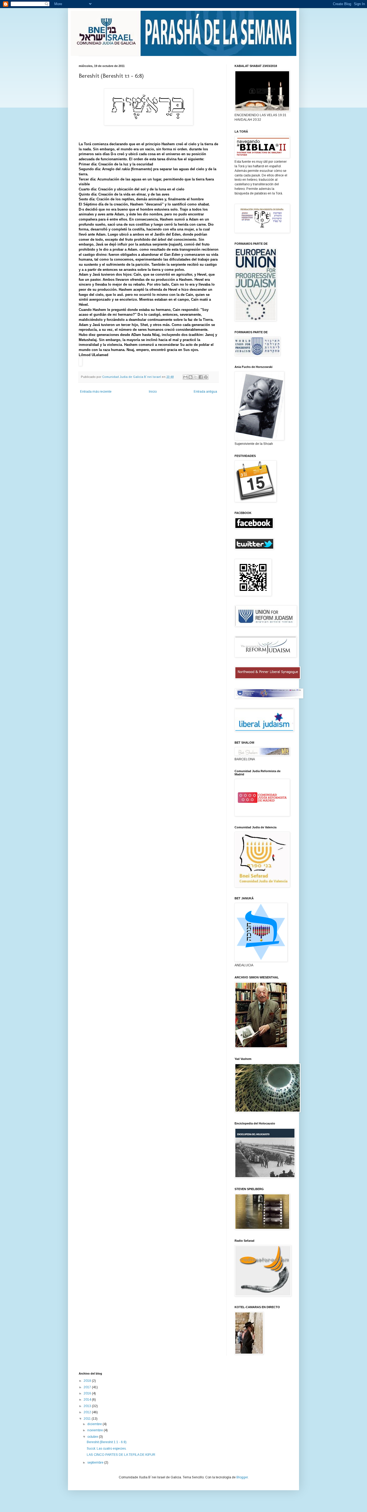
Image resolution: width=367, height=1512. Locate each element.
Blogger (242, 1477)
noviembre (95, 1430)
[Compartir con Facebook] (200, 377)
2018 (88, 1381)
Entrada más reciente (95, 391)
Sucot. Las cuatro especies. (107, 1448)
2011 (88, 1419)
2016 (88, 1393)
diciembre (95, 1424)
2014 (88, 1399)
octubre (93, 1437)
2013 (88, 1406)
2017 (88, 1387)
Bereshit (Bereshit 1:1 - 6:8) (107, 1442)
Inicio (153, 391)
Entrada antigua (205, 391)
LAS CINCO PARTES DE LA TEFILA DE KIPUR (121, 1455)
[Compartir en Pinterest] (205, 377)
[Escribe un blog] (190, 377)
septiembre (95, 1462)
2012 (88, 1412)
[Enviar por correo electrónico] (185, 377)
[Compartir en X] (195, 377)
